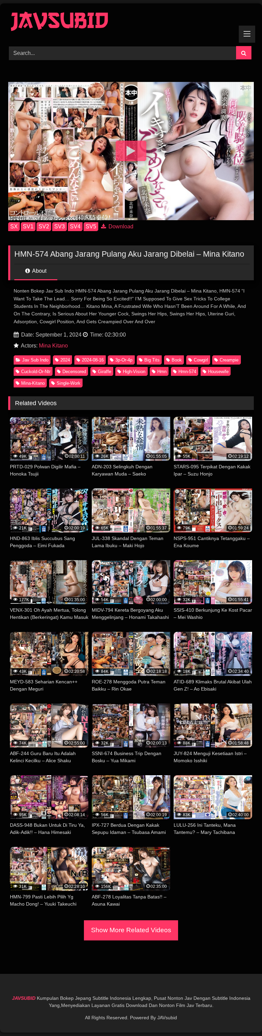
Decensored (74, 371)
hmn (161, 371)
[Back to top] (240, 1015)
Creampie (229, 360)
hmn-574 (187, 371)
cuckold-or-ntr (35, 371)
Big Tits (152, 360)
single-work (69, 383)
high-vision (134, 371)
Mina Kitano (53, 346)
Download (120, 226)
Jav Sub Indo (35, 360)
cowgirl (201, 360)
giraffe (104, 371)
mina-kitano (33, 383)
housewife (218, 371)
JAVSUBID (24, 998)
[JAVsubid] (131, 22)
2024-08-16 (93, 360)
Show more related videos (131, 930)
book (177, 360)
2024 (65, 360)
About (38, 271)
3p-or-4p (123, 360)
